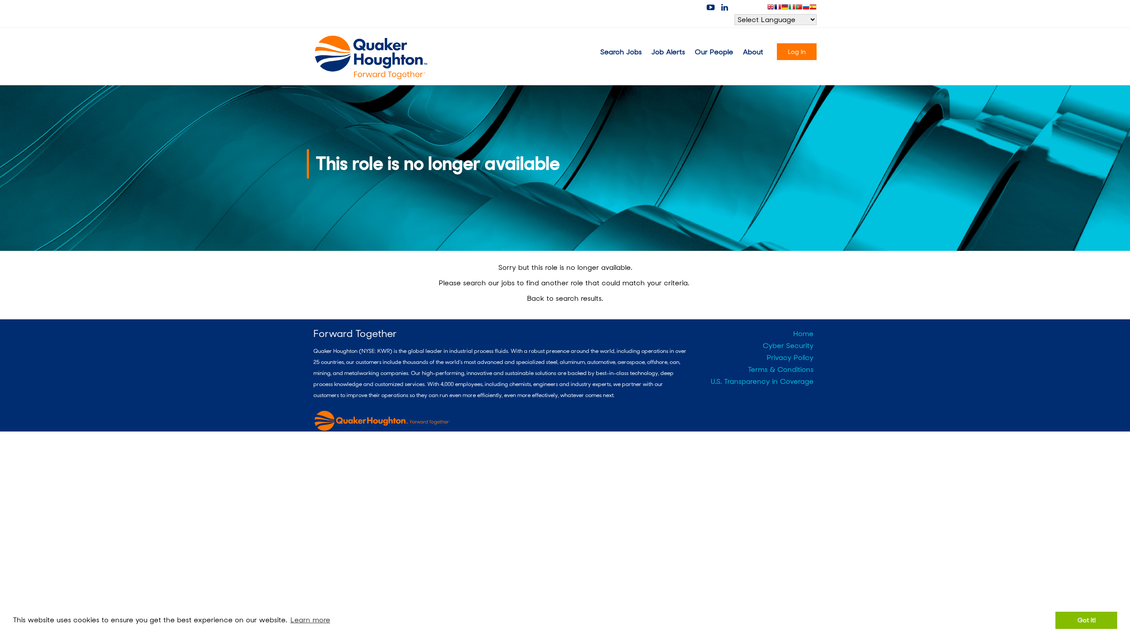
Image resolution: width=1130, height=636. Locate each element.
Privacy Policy (790, 357)
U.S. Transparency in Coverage (762, 381)
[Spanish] (813, 9)
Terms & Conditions (781, 369)
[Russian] (806, 9)
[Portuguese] (798, 9)
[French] (777, 9)
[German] (784, 9)
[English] (770, 9)
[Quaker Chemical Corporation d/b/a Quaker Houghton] (371, 57)
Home (803, 333)
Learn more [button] (310, 620)
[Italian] (791, 9)
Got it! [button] (1086, 620)
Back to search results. (565, 298)
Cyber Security (788, 345)
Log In (797, 52)
